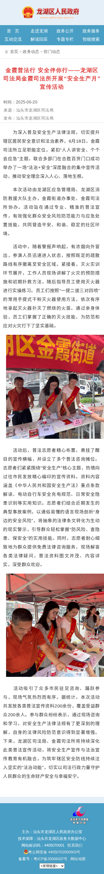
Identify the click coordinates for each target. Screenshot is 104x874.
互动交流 (13, 39)
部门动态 (52, 51)
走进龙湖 (39, 31)
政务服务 (91, 31)
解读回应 (39, 39)
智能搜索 (91, 39)
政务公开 (65, 31)
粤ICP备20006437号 (50, 859)
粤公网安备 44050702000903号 (54, 852)
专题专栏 (65, 39)
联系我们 (75, 845)
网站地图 (78, 859)
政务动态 (31, 51)
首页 (15, 31)
